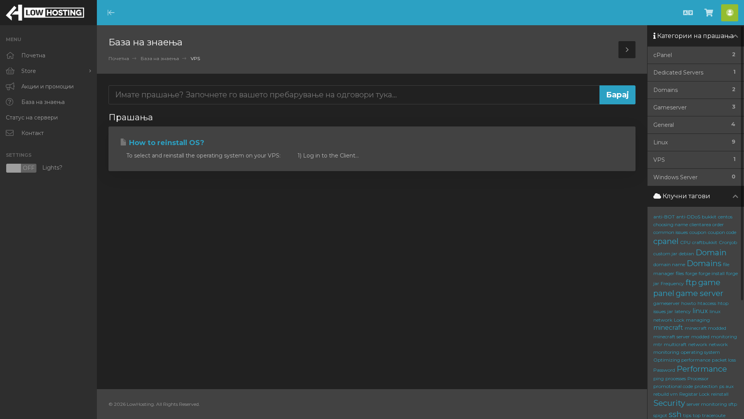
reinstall (719, 394)
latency (683, 311)
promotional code (673, 386)
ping (658, 378)
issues (659, 311)
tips (687, 415)
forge (691, 273)
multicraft (675, 344)
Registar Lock (694, 394)
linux (700, 311)
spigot (660, 415)
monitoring (724, 336)
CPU (685, 242)
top (697, 415)
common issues (670, 232)
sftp (732, 404)
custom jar (665, 253)
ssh (675, 414)
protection (706, 386)
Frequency (672, 283)
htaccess (707, 303)
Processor (698, 378)
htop (723, 303)
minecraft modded (705, 328)
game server (699, 293)
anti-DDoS (688, 217)
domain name (669, 264)
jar (670, 311)
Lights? (34, 168)
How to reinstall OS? (165, 143)
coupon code (722, 232)
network (697, 344)
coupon (697, 232)
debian (686, 253)
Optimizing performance (681, 360)
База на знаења (160, 58)
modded (700, 336)
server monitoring (707, 404)
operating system (700, 352)
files (680, 273)
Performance (702, 369)
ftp (691, 282)
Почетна (118, 58)
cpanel (666, 241)
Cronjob (728, 242)
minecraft (668, 327)
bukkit (709, 217)
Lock (679, 320)
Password (664, 370)
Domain (711, 252)
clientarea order (706, 224)
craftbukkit (704, 242)
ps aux (726, 386)
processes (675, 378)
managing (698, 320)
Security (669, 403)
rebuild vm (665, 394)
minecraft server (671, 336)
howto (688, 303)
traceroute (713, 415)
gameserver (666, 303)
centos (725, 217)
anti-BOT (664, 217)
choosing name (670, 224)
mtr (657, 344)
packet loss (724, 360)
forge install (712, 273)
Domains (704, 263)
